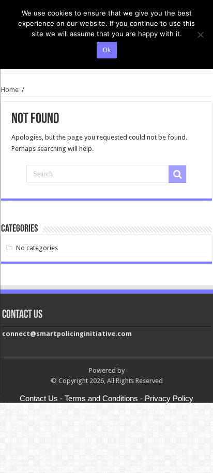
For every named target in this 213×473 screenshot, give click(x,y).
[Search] (177, 174)
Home (10, 90)
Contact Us (39, 398)
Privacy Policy (169, 398)
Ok (107, 50)
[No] (200, 34)
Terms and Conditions (101, 398)
